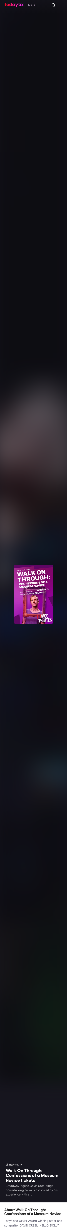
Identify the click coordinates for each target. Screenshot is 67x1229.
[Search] (52, 5)
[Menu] (59, 5)
